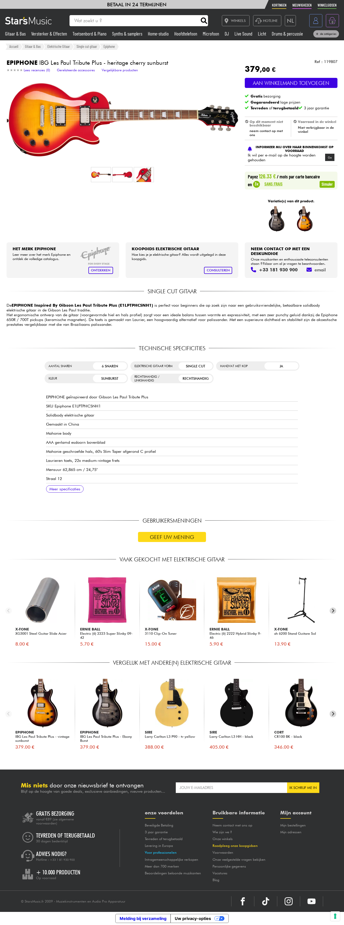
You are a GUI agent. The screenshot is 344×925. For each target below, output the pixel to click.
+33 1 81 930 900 (62, 860)
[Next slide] (333, 610)
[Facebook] (242, 901)
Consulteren (218, 270)
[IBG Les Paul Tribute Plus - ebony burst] (276, 219)
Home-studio (159, 34)
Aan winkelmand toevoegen (291, 83)
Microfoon (211, 34)
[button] (101, 174)
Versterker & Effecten (49, 34)
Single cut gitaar (87, 46)
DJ (227, 34)
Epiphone (109, 46)
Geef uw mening (172, 537)
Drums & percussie (287, 34)
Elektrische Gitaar (58, 46)
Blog (216, 880)
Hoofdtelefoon (186, 34)
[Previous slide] (8, 610)
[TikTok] (265, 901)
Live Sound (243, 34)
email (320, 269)
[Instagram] (288, 901)
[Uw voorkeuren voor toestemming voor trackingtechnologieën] (335, 916)
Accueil (13, 46)
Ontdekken (100, 270)
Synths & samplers (127, 34)
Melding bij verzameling (143, 918)
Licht (262, 34)
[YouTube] (311, 901)
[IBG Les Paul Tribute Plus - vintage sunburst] (304, 219)
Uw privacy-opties (193, 918)
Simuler (327, 183)
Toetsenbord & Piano (90, 34)
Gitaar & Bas (16, 34)
